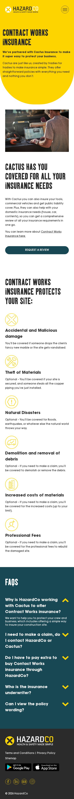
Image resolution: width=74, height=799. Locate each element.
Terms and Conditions (19, 753)
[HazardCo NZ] (18, 767)
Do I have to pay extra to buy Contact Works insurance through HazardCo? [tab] (31, 667)
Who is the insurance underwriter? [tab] (26, 690)
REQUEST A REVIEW (37, 250)
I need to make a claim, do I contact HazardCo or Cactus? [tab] (32, 641)
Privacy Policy (46, 753)
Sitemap (10, 758)
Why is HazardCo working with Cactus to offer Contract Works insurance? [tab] (33, 606)
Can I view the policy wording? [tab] (26, 707)
